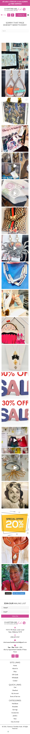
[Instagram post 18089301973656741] (15, 385)
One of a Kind (15, 722)
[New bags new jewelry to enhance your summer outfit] (15, 440)
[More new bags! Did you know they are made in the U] (15, 166)
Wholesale (15, 678)
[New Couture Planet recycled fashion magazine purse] (15, 193)
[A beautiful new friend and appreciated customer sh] (15, 577)
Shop (15, 672)
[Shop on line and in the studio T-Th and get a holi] (15, 412)
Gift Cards (15, 675)
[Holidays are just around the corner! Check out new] (15, 248)
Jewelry (15, 716)
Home (15, 666)
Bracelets (15, 707)
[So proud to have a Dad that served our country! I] (15, 495)
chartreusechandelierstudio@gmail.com (15, 642)
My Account (15, 693)
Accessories (15, 713)
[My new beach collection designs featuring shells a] (15, 467)
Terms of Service (15, 696)
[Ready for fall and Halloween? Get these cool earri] (15, 83)
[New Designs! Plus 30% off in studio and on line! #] (15, 358)
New (15, 719)
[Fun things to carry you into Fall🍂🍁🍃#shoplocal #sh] (15, 220)
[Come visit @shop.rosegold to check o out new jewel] (15, 56)
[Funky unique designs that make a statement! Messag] (15, 275)
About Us (15, 669)
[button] (8, 15)
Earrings (15, 710)
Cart (15, 687)
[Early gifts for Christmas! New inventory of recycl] (15, 138)
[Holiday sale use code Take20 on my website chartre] (15, 522)
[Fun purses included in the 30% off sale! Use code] (15, 330)
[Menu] (28, 15)
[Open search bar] (5, 14)
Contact (15, 681)
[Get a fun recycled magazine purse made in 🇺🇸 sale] (15, 303)
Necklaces (15, 704)
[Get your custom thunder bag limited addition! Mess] (15, 111)
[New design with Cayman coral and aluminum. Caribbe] (15, 550)
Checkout (15, 690)
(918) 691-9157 (15, 637)
